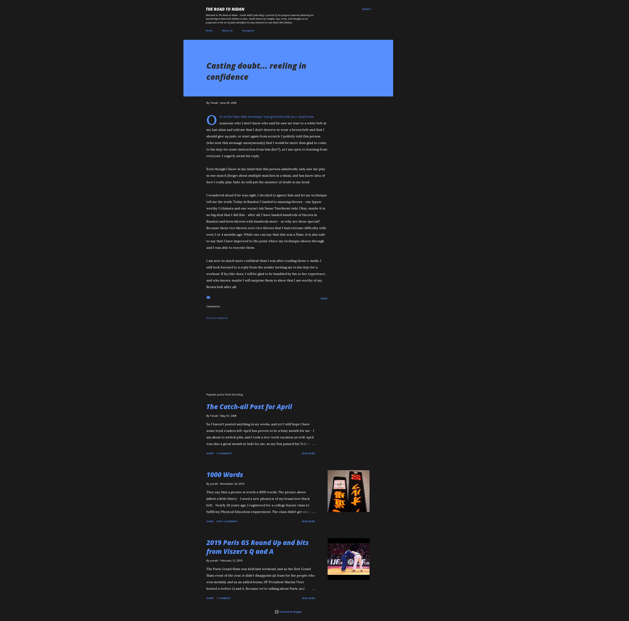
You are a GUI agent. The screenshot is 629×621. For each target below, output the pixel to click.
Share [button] (324, 298)
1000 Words (224, 474)
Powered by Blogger (290, 611)
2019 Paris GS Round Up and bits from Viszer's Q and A (257, 547)
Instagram (248, 30)
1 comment (224, 598)
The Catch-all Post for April (249, 406)
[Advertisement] (261, 352)
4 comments (224, 453)
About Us (227, 30)
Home (209, 30)
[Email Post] (208, 298)
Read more (308, 453)
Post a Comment (217, 318)
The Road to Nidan (225, 9)
